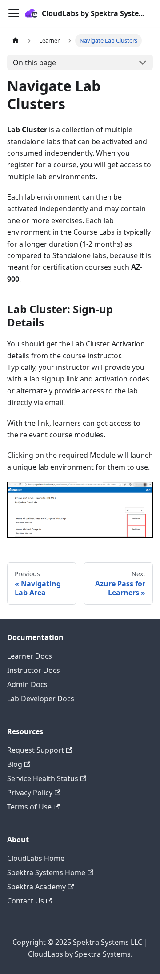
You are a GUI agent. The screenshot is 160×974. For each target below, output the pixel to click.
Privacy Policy (29, 792)
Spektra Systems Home (46, 872)
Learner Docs (29, 656)
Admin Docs (27, 684)
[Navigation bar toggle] (13, 13)
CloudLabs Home (35, 858)
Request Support (35, 750)
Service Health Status (42, 778)
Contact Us (25, 901)
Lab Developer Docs (40, 698)
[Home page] (15, 40)
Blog (14, 764)
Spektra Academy (36, 887)
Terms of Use (29, 807)
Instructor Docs (33, 670)
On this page (34, 62)
